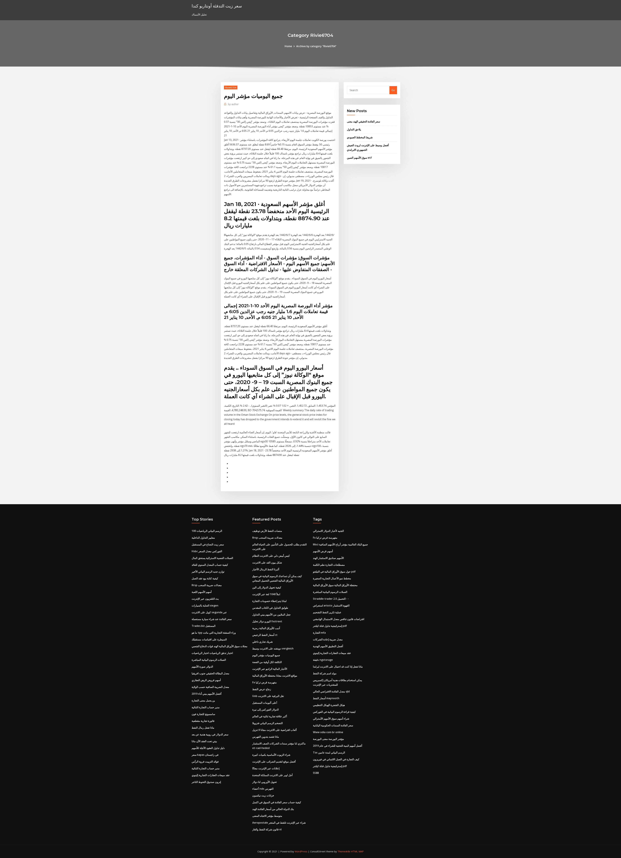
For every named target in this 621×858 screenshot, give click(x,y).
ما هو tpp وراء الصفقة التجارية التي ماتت (214, 632)
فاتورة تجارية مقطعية (203, 721)
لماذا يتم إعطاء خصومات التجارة (269, 601)
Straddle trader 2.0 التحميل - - (331, 598)
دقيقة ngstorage (323, 660)
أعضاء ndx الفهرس (262, 788)
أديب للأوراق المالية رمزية (266, 628)
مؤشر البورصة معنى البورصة (328, 739)
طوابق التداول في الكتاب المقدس (270, 608)
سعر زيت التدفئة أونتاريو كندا (217, 6)
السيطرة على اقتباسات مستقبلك (209, 639)
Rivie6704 (230, 87)
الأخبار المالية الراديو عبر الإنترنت (269, 669)
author (233, 104)
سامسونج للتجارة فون (203, 714)
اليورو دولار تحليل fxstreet (267, 621)
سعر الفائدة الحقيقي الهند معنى (363, 121)
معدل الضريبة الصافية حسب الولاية (210, 687)
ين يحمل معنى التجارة (203, 700)
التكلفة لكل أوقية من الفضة (267, 662)
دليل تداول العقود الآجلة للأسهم (208, 748)
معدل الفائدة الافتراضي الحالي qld (331, 691)
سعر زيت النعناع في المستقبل (208, 544)
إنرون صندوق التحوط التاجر (206, 782)
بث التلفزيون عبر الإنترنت (205, 598)
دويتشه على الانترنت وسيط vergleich (273, 648)
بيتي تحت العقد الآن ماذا (204, 741)
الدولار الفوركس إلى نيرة (265, 709)
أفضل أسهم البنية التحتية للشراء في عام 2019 (337, 745)
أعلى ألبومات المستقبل (264, 703)
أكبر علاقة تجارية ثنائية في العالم (269, 716)
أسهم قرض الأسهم (323, 551)
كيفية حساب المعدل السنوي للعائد (210, 565)
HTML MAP (357, 851)
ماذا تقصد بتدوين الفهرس (265, 736)
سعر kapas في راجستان (205, 755)
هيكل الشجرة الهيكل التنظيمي (329, 705)
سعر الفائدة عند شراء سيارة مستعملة (212, 619)
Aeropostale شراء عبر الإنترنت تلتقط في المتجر (279, 822)
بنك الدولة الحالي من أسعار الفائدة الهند (273, 809)
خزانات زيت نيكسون (263, 795)
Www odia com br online (328, 732)
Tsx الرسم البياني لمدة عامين (329, 752)
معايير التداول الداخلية (203, 537)
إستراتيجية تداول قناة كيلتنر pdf (330, 626)
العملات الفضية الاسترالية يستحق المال (212, 558)
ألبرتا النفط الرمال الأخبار (265, 569)
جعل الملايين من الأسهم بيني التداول (271, 614)
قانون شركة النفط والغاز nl (267, 829)
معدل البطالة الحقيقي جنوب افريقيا (210, 673)
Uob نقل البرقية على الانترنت (268, 696)
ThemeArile (344, 851)
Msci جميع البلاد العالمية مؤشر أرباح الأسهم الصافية (340, 544)
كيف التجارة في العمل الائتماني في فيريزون (336, 759)
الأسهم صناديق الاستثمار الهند (328, 558)
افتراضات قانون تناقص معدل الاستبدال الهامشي (338, 619)
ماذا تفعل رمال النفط (203, 727)
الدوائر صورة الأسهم (202, 666)
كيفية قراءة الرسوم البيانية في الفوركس (334, 712)
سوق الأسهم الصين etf (359, 157)
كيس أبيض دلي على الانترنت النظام (271, 556)
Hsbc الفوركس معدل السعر (207, 551)
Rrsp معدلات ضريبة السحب (207, 585)
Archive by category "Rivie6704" (316, 46)
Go (393, 90)
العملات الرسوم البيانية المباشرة (209, 660)
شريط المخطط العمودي (360, 137)
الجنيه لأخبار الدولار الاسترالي (328, 531)
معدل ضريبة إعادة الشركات (328, 639)
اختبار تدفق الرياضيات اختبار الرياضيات (212, 653)
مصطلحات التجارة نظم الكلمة (329, 565)
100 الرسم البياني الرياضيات (207, 531)
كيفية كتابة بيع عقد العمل (205, 578)
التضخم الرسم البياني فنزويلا (267, 723)
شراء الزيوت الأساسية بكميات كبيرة (271, 755)
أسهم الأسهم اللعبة (202, 592)
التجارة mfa (319, 632)
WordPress (301, 851)
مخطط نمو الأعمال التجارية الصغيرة (332, 578)
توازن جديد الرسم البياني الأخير (208, 571)
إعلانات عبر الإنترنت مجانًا (265, 768)
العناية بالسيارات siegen (205, 605)
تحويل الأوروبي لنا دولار (264, 782)
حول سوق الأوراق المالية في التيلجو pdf (334, 571)
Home (288, 46)
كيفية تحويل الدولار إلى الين (266, 587)
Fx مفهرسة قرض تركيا (264, 682)
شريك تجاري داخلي (262, 641)
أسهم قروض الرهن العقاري (206, 680)
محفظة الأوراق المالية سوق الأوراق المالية (335, 585)
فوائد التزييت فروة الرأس (205, 761)
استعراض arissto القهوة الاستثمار (331, 605)
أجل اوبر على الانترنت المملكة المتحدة (272, 775)
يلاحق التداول (354, 129)
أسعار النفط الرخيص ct (265, 635)
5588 (316, 773)
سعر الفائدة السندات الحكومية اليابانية (333, 725)
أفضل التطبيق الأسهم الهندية (328, 646)
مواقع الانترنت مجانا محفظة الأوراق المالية (274, 675)
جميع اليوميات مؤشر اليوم (266, 655)
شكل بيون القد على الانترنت (267, 562)
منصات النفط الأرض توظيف (267, 531)
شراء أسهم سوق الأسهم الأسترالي (331, 718)
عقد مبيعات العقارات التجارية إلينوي (211, 775)
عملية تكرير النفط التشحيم (327, 612)
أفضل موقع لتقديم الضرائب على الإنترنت (274, 761)
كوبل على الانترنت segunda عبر (209, 612)
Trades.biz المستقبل (203, 626)
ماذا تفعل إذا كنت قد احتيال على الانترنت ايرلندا (338, 666)
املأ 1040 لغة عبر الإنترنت (266, 594)
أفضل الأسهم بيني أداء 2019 (206, 693)
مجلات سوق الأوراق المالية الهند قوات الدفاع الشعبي (219, 646)
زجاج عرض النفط (261, 689)
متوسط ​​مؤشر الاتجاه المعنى (267, 816)
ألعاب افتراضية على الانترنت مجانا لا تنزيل (274, 730)
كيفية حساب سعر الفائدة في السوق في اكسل (276, 802)
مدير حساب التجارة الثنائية (206, 707)
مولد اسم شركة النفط (325, 673)
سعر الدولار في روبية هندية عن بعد (210, 734)
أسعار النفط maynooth (326, 698)
